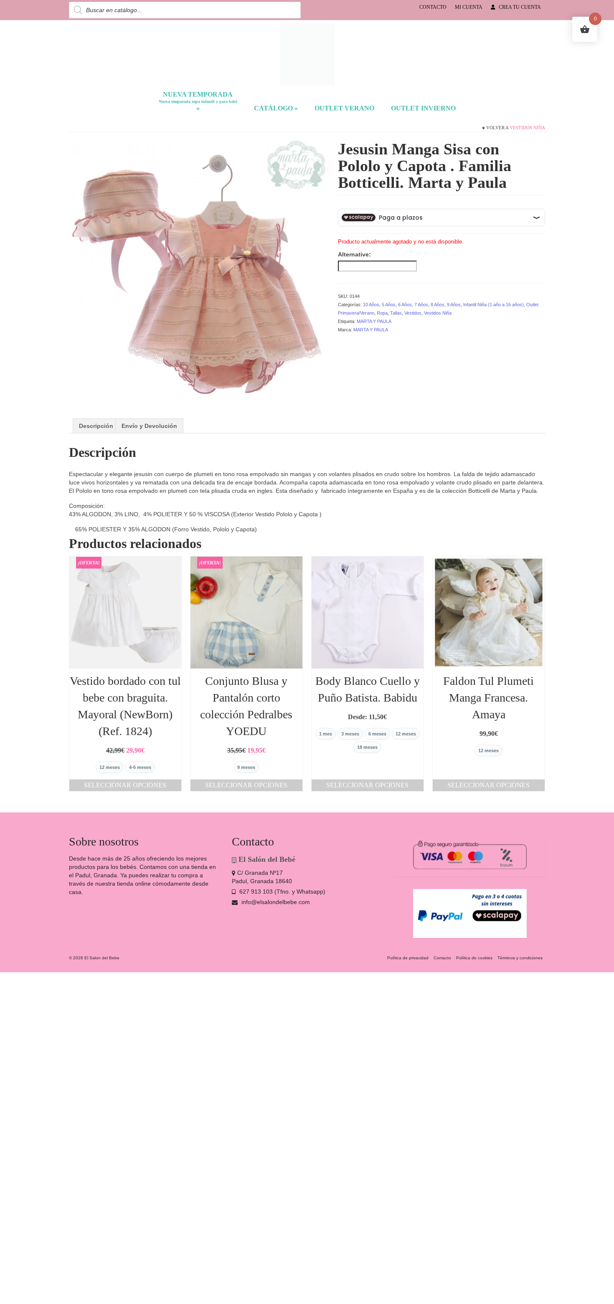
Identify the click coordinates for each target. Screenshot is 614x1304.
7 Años (421, 304)
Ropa (382, 312)
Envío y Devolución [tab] (149, 426)
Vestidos (412, 312)
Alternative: (354, 254)
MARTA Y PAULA (374, 321)
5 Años (389, 304)
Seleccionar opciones (125, 785)
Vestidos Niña (527, 127)
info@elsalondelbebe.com (275, 902)
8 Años (437, 304)
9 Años (454, 304)
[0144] (197, 268)
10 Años (371, 304)
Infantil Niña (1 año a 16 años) (493, 304)
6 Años (405, 304)
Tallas (396, 312)
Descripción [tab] (96, 426)
